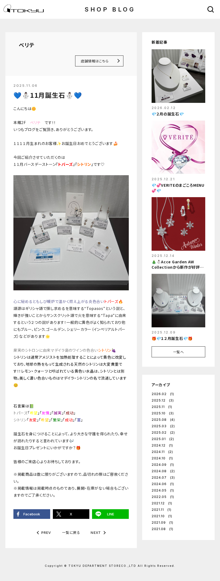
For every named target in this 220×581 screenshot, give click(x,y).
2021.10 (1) (162, 516)
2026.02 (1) (163, 394)
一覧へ (178, 351)
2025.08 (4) (163, 420)
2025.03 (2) (163, 426)
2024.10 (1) (162, 458)
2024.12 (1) (162, 445)
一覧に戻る (71, 532)
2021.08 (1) (162, 529)
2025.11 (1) (162, 407)
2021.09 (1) (162, 522)
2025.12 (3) (163, 400)
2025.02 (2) (163, 432)
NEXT (96, 532)
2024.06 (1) (163, 484)
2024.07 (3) (163, 477)
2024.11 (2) (162, 452)
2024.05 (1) (163, 490)
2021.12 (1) (162, 503)
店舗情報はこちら (94, 60)
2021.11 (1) (161, 510)
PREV (46, 532)
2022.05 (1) (163, 497)
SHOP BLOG (110, 9)
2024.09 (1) (163, 465)
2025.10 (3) (163, 413)
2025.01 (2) (163, 439)
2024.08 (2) (163, 471)
